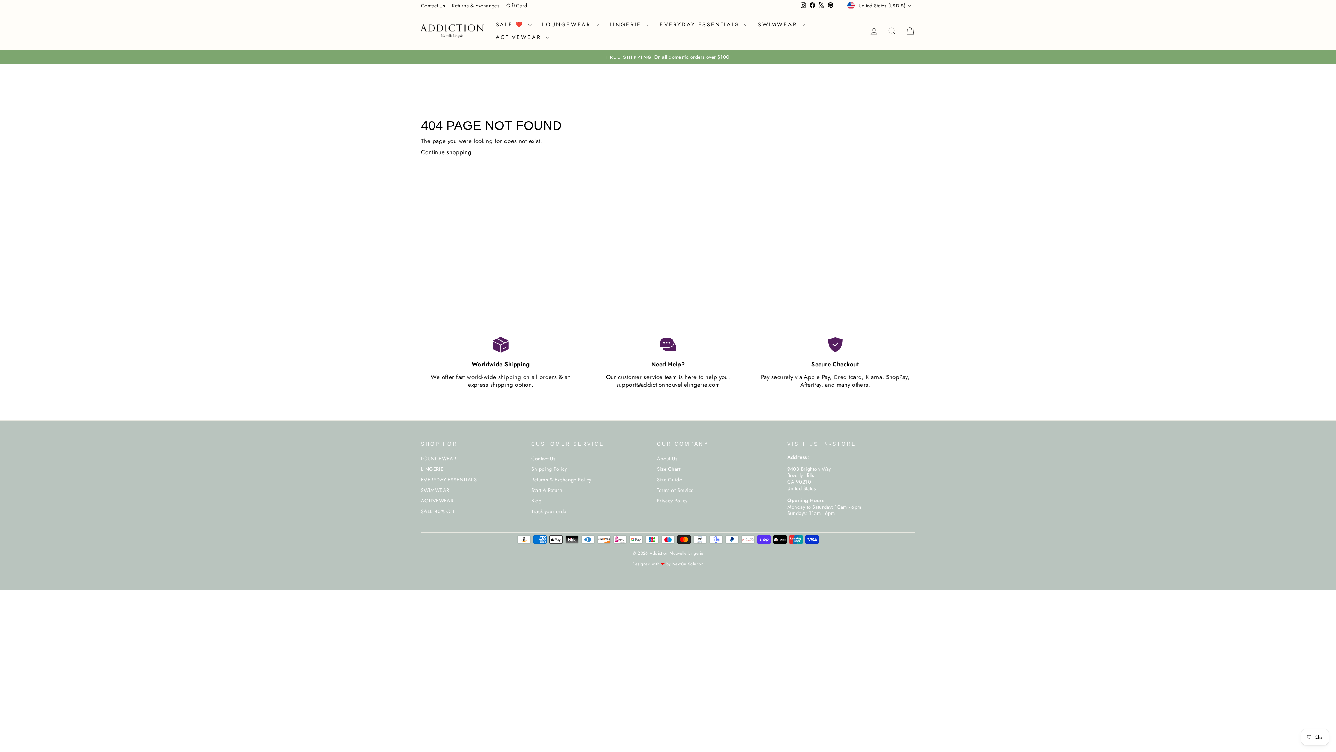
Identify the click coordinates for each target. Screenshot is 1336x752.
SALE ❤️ (511, 25)
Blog (536, 500)
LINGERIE (627, 25)
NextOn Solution (687, 564)
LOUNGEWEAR (568, 25)
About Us (667, 458)
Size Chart (668, 468)
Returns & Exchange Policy (561, 479)
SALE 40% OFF (438, 511)
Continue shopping (446, 152)
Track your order (549, 511)
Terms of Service (675, 490)
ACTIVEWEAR (520, 37)
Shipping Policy (549, 468)
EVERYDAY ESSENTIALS (701, 25)
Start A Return (546, 490)
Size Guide (669, 479)
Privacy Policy (672, 500)
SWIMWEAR (779, 25)
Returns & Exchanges (475, 5)
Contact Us (433, 5)
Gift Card (516, 5)
